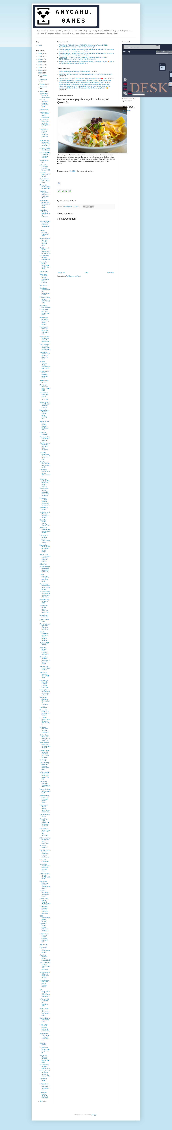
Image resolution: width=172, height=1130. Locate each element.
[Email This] (84, 207)
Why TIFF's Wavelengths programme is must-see (45, 530)
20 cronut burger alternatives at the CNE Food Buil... (45, 569)
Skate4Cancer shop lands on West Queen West (44, 339)
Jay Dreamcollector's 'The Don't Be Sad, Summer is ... (45, 993)
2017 (40, 62)
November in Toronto (44, 508)
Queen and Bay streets (45, 815)
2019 (40, 56)
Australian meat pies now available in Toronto (45, 514)
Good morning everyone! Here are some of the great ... (44, 766)
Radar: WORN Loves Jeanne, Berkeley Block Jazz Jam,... (44, 426)
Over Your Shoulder (43, 433)
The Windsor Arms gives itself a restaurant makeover (44, 396)
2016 (40, 64)
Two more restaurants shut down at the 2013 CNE (45, 456)
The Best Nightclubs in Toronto (45, 174)
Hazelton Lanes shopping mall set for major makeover (45, 446)
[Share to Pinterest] (93, 207)
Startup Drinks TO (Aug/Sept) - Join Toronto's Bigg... (45, 1012)
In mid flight (43, 707)
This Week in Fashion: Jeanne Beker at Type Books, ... (45, 539)
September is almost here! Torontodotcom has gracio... (45, 204)
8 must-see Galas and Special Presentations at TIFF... (45, 885)
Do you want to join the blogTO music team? (45, 876)
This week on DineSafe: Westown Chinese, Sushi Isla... (44, 684)
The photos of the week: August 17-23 (45, 1066)
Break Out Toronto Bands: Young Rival (44, 522)
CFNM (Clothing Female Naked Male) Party (45, 300)
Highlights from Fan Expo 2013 (44, 601)
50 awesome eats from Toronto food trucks (44, 312)
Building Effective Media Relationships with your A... (45, 365)
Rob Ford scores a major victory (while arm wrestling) (45, 966)
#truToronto (43, 285)
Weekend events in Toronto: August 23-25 (45, 957)
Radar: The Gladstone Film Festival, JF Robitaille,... (45, 701)
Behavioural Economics (44, 616)
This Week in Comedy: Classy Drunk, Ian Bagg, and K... (44, 134)
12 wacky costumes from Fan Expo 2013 (44, 729)
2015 (40, 67)
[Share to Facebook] (91, 207)
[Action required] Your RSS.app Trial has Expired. (74, 72)
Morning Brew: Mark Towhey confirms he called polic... (45, 692)
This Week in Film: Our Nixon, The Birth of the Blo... (44, 330)
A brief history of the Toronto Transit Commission (45, 114)
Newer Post (61, 272)
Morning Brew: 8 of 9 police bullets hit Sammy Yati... (45, 1073)
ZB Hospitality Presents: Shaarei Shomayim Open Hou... (44, 910)
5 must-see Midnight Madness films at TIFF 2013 (44, 1059)
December (43, 75)
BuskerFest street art (43, 846)
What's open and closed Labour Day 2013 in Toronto (44, 321)
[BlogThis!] (86, 207)
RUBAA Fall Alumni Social (45, 306)
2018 (40, 59)
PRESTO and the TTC (44, 381)
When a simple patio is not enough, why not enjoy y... (45, 143)
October (42, 84)
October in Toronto (43, 1044)
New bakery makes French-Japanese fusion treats (44, 609)
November (43, 80)
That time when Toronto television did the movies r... (45, 250)
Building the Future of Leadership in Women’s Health (45, 660)
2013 (40, 73)
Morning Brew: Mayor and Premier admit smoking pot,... (44, 414)
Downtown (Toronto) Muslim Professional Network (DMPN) (44, 278)
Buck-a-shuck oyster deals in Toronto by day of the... (45, 737)
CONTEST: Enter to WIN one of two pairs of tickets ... (44, 482)
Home (86, 272)
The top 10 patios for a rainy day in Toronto (44, 712)
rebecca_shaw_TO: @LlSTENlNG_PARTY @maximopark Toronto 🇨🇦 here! (82, 78)
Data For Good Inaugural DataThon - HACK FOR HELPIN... (44, 754)
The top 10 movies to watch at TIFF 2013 (45, 387)
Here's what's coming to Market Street (45, 95)
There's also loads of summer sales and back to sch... (45, 1027)
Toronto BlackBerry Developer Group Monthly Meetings (44, 636)
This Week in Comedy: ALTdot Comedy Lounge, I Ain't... (44, 937)
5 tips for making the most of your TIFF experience (45, 840)
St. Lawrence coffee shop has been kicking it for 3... (44, 123)
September (43, 87)
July (41, 1101)
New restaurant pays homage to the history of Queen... (45, 594)
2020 (40, 54)
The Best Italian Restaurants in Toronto (45, 438)
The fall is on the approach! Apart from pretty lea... (45, 626)
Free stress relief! (43, 1079)
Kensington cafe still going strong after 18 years (45, 974)
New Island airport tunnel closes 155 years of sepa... (45, 867)
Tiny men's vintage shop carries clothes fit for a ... (45, 473)
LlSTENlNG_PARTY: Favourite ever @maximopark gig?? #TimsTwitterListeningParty (86, 74)
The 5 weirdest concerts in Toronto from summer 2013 (45, 347)
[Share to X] (88, 207)
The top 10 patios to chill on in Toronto (45, 186)
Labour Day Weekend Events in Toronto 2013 (45, 167)
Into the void (44, 271)
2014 (40, 70)
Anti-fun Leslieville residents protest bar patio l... (44, 103)
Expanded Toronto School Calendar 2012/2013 (44, 651)
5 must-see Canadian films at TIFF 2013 (44, 675)
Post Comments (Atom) (73, 276)
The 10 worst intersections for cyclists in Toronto (45, 586)
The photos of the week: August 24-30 (45, 257)
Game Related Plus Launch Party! (44, 180)
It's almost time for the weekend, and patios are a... (44, 374)
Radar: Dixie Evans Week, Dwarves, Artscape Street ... (45, 558)
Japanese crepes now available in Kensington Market (44, 194)
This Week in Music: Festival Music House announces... (45, 808)
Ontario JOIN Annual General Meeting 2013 (45, 901)
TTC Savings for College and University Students (45, 155)
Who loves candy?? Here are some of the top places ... (44, 501)
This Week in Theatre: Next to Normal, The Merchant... (45, 832)
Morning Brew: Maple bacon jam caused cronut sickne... (45, 548)
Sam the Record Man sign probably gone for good (45, 242)
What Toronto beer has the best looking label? (44, 464)
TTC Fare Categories (44, 860)
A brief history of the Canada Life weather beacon (45, 893)
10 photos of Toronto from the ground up (44, 1050)
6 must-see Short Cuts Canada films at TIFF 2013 (45, 784)
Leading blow (44, 109)
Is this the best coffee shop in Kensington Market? (45, 745)
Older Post (110, 272)
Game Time (43, 944)
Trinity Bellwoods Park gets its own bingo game (44, 578)
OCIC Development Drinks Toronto (45, 918)
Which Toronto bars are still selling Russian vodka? (44, 983)
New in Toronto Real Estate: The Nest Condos (44, 405)
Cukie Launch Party (44, 620)
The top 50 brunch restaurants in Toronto (45, 949)
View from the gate (44, 161)
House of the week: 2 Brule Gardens (45, 668)
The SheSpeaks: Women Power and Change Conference (45, 853)
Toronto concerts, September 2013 (44, 233)
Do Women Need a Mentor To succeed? (44, 1095)
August (42, 91)
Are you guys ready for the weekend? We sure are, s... (45, 1037)
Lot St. (72, 171)
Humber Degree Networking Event (45, 1019)
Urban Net (43, 564)
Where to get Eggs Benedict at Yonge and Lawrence (44, 822)
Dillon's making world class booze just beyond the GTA (44, 775)
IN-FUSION (43, 760)
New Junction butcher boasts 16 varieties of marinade (44, 492)
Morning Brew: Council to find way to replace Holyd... (44, 799)
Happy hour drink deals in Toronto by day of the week (45, 355)
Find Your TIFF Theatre (44, 643)
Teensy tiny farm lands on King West (45, 791)
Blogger (94, 1115)
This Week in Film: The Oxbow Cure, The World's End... (45, 1086)
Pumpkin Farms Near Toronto (45, 149)
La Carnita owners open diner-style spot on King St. (45, 721)
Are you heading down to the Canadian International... (45, 224)
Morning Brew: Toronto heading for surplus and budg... (44, 265)
